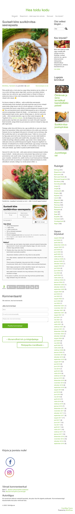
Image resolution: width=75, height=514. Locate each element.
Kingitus (56, 193)
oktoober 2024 (58, 263)
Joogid (56, 188)
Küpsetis (56, 195)
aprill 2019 (57, 371)
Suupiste (56, 216)
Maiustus (57, 202)
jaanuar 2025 (58, 261)
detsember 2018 (59, 380)
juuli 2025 (57, 249)
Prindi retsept (40, 222)
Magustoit (57, 200)
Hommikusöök (58, 184)
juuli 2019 (57, 364)
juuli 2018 (57, 392)
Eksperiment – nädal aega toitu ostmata (32, 16)
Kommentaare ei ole (42, 86)
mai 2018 (57, 397)
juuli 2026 (57, 240)
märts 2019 (57, 373)
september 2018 (59, 387)
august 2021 (58, 315)
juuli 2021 (57, 317)
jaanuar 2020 (58, 352)
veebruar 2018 (58, 404)
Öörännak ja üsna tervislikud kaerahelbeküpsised (61, 100)
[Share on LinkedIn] (32, 287)
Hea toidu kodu (37, 9)
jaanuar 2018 (58, 406)
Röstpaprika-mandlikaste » (32, 345)
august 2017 (58, 418)
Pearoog (56, 205)
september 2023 (59, 289)
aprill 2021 (57, 322)
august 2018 (58, 390)
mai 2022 (57, 303)
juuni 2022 (57, 301)
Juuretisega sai (61, 154)
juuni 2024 (57, 271)
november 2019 (59, 355)
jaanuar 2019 (58, 378)
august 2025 (58, 247)
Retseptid (15, 16)
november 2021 (59, 308)
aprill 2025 (57, 254)
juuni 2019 (57, 366)
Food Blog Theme (67, 508)
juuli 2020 (57, 341)
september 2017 (59, 415)
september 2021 (59, 313)
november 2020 (59, 334)
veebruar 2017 (58, 432)
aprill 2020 (57, 345)
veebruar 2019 (58, 376)
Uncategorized (58, 221)
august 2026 (58, 238)
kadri (28, 86)
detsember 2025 (59, 245)
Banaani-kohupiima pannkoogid (15, 491)
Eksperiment (58, 172)
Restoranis (57, 207)
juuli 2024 (57, 268)
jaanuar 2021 (58, 329)
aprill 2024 (57, 275)
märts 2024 (57, 278)
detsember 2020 (59, 331)
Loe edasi (57, 69)
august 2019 (58, 362)
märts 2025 (57, 256)
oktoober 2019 (58, 357)
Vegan (56, 223)
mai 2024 (57, 273)
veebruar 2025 (58, 259)
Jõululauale (57, 191)
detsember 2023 (59, 285)
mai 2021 (57, 320)
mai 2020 (57, 343)
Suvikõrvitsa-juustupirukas (61, 125)
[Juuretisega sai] (63, 142)
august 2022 (58, 299)
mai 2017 (57, 425)
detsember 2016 (59, 436)
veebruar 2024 (58, 280)
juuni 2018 (57, 394)
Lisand (56, 198)
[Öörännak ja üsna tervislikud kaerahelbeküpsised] (63, 89)
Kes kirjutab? (59, 16)
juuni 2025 (57, 252)
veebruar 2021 (58, 327)
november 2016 (59, 439)
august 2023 (58, 292)
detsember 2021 (59, 306)
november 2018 (59, 383)
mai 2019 (57, 369)
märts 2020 (57, 348)
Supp (55, 214)
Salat (55, 212)
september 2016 (59, 443)
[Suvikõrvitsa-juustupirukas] (63, 117)
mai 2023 (57, 296)
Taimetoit (12, 86)
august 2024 (58, 266)
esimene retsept (17, 118)
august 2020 (58, 338)
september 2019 (59, 359)
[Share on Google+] (28, 287)
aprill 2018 (57, 399)
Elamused (50, 16)
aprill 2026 (57, 242)
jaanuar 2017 (58, 434)
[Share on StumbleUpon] (37, 287)
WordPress (69, 510)
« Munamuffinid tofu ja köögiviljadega (22, 339)
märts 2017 (57, 429)
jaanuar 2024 (58, 282)
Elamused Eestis (59, 177)
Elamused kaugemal (60, 179)
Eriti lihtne (5, 86)
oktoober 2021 (58, 310)
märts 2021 (57, 324)
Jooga (56, 186)
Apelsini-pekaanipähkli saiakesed (18, 490)
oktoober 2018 (58, 385)
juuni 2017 (57, 422)
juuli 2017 (57, 420)
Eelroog (56, 170)
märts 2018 (57, 401)
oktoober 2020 (58, 336)
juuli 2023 (57, 294)
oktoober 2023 (58, 287)
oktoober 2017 (58, 413)
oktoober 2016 (58, 441)
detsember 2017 (59, 408)
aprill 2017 (57, 427)
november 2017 (59, 411)
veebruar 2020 (58, 350)
